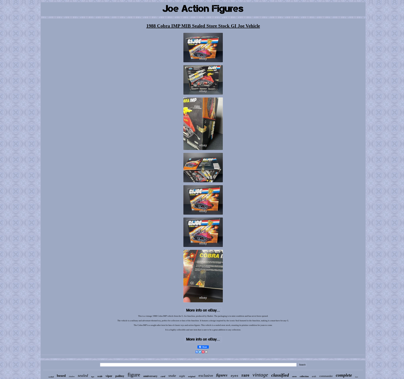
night (182, 376)
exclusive (206, 375)
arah (314, 376)
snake (172, 376)
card (163, 376)
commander (326, 376)
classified (280, 375)
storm (294, 376)
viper (109, 376)
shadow (72, 376)
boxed (61, 376)
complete (344, 375)
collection (304, 376)
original (191, 376)
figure (134, 375)
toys (356, 377)
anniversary (150, 376)
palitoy (119, 376)
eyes (234, 376)
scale (99, 376)
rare (245, 375)
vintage (260, 375)
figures (222, 375)
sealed (83, 375)
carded (51, 377)
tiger (92, 377)
